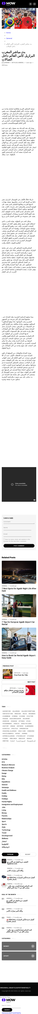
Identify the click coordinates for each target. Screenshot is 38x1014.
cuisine (22, 716)
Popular (10, 854)
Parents (4, 816)
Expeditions (6, 782)
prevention (24, 729)
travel (5, 738)
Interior (20, 726)
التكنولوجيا (5, 844)
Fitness (22, 721)
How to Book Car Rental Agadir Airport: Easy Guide (19, 656)
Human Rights (7, 802)
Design (5, 719)
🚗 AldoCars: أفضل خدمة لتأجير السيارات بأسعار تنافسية (21, 878)
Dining (4, 776)
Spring (25, 734)
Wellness (5, 838)
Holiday (4, 796)
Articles (15, 63)
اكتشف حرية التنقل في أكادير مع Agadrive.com (17, 863)
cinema (15, 716)
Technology (6, 830)
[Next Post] (30, 690)
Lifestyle (6, 729)
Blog (25, 714)
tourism (31, 736)
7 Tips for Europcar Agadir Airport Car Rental (18, 623)
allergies (16, 711)
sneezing (31, 731)
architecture (8, 714)
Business (32, 714)
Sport (4, 821)
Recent (27, 854)
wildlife (22, 738)
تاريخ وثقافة (5, 847)
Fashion (14, 721)
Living (4, 810)
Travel (4, 833)
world (29, 738)
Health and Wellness (9, 790)
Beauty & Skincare (8, 765)
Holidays (5, 799)
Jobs (3, 807)
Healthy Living (27, 724)
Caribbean (6, 716)
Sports (4, 824)
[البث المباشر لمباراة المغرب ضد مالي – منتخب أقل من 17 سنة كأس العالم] (4, 885)
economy (27, 719)
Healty (4, 793)
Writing (6, 741)
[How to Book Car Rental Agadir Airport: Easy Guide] (19, 639)
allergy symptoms (28, 711)
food (28, 721)
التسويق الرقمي (21, 741)
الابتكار (13, 741)
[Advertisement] (19, 86)
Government (7, 724)
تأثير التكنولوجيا (32, 741)
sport (18, 734)
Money (4, 813)
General (9, 38)
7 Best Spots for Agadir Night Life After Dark (19, 589)
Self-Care (22, 731)
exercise (6, 721)
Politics (15, 729)
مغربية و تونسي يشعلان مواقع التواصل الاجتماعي (14, 691)
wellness (14, 738)
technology (21, 736)
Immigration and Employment (12, 804)
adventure (7, 711)
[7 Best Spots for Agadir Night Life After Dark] (19, 572)
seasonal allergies (9, 731)
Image (13, 726)
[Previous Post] (7, 674)
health (16, 724)
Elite (3, 779)
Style (3, 827)
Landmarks (29, 726)
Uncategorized (7, 836)
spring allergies (9, 736)
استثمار (4, 841)
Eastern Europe (15, 719)
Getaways (5, 787)
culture (30, 716)
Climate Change (7, 770)
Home (8, 33)
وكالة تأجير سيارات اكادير (15, 870)
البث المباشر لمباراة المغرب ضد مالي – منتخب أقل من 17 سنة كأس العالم (19, 887)
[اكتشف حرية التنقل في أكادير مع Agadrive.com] (4, 861)
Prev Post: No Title (21, 675)
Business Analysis (8, 767)
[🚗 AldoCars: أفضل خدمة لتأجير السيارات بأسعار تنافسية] (4, 876)
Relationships (6, 819)
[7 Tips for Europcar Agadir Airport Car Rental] (19, 605)
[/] (30, 4)
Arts (3, 762)
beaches (18, 714)
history (6, 726)
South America (8, 734)
